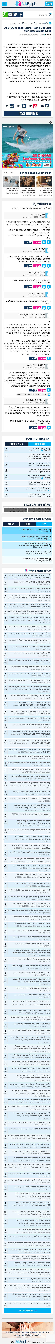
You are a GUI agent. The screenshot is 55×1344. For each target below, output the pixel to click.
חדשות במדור (39, 444)
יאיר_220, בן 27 (38, 214)
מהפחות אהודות (26, 208)
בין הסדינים (44, 15)
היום (44, 524)
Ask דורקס (38, 1335)
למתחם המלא (9, 173)
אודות (47, 1333)
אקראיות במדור (16, 444)
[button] (51, 122)
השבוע (27, 524)
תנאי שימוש (25, 1333)
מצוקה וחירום (10, 1333)
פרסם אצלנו (33, 1333)
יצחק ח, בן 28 (39, 249)
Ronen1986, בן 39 (36, 294)
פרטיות (18, 1333)
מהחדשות (15, 208)
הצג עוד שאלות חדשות (27, 1310)
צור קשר (41, 1333)
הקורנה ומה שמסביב (19, 1335)
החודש (11, 524)
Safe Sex (29, 1335)
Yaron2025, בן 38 (37, 273)
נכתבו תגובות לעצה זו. (32, 395)
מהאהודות (37, 208)
